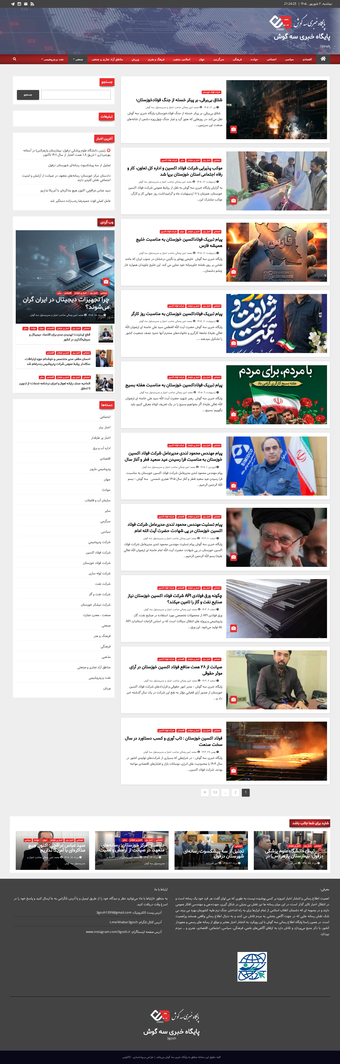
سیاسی (289, 59)
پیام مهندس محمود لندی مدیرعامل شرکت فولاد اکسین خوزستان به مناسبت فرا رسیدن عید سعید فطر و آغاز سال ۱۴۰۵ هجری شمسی (173, 459)
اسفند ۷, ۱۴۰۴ (209, 610)
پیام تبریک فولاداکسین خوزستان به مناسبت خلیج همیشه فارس (179, 242)
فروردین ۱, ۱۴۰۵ (208, 467)
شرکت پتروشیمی (99, 542)
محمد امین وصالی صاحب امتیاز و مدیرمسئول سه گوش (173, 107)
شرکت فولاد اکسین (169, 160)
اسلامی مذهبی (181, 59)
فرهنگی (237, 59)
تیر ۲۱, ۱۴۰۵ (210, 107)
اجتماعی (271, 59)
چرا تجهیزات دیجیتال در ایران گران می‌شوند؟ (66, 303)
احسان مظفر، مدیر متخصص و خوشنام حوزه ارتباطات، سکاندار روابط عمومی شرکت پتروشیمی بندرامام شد (57, 361)
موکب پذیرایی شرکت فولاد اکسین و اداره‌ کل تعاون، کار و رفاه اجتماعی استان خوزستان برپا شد (174, 171)
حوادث (254, 59)
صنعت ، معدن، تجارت (97, 615)
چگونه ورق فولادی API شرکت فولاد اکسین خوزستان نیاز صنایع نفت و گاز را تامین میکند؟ (175, 599)
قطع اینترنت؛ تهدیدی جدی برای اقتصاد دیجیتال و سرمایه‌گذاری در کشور (59, 337)
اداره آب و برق (102, 448)
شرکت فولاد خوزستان (211, 92)
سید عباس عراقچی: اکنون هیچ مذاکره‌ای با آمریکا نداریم (76, 190)
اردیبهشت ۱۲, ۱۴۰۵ (206, 182)
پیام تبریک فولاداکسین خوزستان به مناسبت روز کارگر (176, 313)
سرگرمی (218, 59)
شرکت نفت (102, 584)
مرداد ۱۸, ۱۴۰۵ (151, 857)
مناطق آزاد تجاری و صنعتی (107, 59)
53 (215, 793)
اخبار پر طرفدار (194, 160)
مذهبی (106, 657)
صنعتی (79, 59)
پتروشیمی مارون (100, 469)
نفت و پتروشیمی (53, 59)
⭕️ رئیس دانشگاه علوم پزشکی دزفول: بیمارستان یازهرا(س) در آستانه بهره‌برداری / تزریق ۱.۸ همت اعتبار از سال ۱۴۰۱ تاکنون (67, 153)
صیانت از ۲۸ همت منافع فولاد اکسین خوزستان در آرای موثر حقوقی (175, 670)
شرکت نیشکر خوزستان (95, 604)
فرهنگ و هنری (156, 59)
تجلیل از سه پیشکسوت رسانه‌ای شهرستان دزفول (79, 165)
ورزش (135, 59)
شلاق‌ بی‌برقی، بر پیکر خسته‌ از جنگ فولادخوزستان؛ (179, 100)
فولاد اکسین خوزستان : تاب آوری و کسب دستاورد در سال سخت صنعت (173, 741)
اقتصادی (307, 59)
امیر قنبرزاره (291, 863)
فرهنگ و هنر (102, 636)
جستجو (107, 82)
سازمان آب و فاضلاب (98, 500)
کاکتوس (126, 1057)
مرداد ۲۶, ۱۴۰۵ (230, 863)
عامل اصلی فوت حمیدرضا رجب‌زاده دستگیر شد (80, 201)
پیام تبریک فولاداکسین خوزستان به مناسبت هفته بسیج (173, 385)
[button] (14, 59)
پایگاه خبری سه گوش (302, 36)
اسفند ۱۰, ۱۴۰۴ (208, 538)
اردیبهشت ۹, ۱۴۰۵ (207, 393)
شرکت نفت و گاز (100, 594)
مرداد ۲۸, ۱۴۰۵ (309, 863)
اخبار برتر (206, 160)
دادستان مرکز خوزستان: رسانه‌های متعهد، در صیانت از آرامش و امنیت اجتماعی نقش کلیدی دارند (66, 178)
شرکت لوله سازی (99, 573)
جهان (202, 59)
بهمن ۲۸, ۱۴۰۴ (209, 752)
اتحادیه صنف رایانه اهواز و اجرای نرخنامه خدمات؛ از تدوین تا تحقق (54, 386)
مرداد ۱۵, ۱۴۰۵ (95, 315)
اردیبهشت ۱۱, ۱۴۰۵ (206, 253)
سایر (182, 160)
